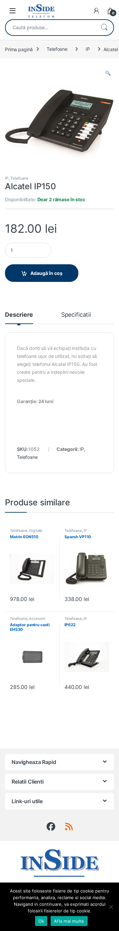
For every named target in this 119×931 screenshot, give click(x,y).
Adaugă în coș (46, 273)
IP (88, 49)
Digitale (35, 530)
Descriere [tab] (19, 315)
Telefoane (57, 49)
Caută (104, 27)
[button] (108, 73)
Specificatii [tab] (76, 315)
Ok (41, 921)
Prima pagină (19, 49)
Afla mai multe (69, 921)
